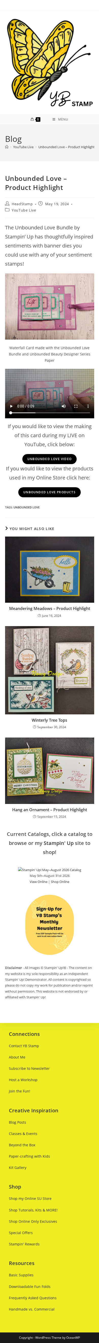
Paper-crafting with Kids (29, 1156)
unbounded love (26, 507)
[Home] (6, 147)
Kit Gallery (17, 1167)
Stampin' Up (59, 843)
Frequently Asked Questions (33, 1297)
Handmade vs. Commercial (32, 1309)
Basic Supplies (21, 1275)
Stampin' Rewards (24, 1244)
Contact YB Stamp (24, 1045)
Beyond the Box (22, 1145)
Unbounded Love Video (49, 459)
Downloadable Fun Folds (30, 1286)
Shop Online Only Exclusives (33, 1221)
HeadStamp (22, 203)
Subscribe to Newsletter (29, 1068)
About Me (17, 1057)
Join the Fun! (19, 1091)
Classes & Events (23, 1133)
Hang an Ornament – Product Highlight (49, 809)
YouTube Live (24, 210)
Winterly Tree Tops (49, 720)
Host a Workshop (23, 1079)
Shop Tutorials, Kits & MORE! (33, 1210)
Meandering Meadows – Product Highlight (49, 608)
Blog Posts (17, 1122)
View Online (38, 881)
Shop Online (60, 881)
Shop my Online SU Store (30, 1198)
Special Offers (21, 1232)
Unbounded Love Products (49, 492)
